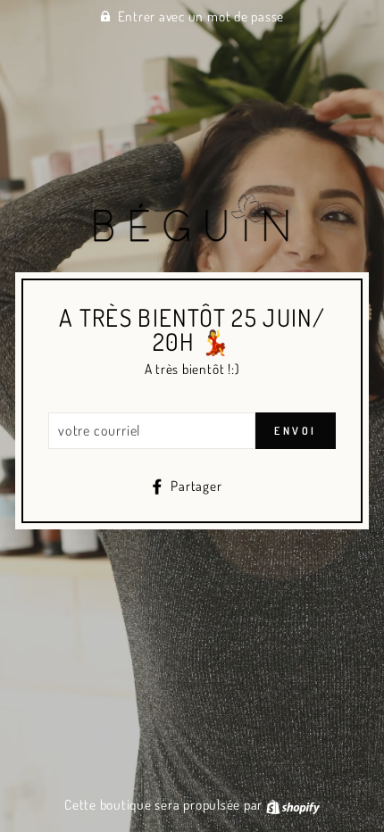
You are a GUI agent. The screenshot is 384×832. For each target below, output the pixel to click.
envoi (295, 430)
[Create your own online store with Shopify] (293, 804)
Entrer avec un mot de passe (201, 16)
